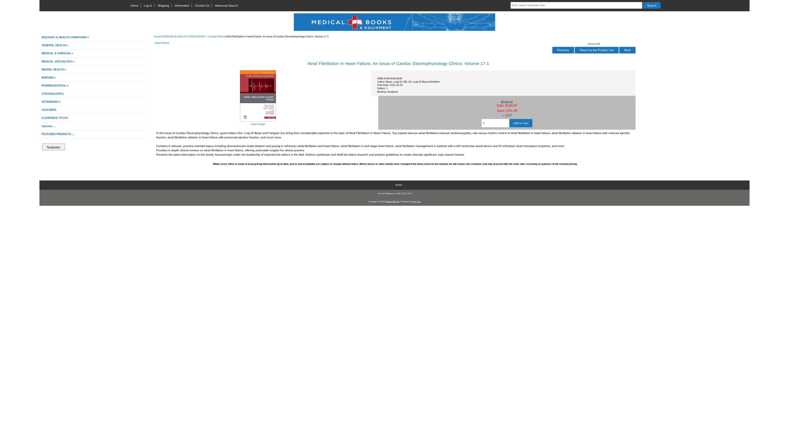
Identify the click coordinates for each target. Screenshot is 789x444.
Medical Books (392, 201)
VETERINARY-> (51, 101)
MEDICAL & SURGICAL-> (57, 53)
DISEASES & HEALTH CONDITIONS (182, 36)
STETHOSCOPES (53, 93)
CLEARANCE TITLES (55, 117)
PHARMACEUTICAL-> (55, 85)
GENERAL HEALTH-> (55, 45)
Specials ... (49, 126)
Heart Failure (217, 36)
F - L (206, 36)
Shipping (163, 5)
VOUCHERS (49, 109)
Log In (148, 5)
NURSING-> (49, 77)
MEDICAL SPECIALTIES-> (58, 61)
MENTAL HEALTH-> (54, 69)
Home (134, 5)
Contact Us (202, 5)
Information (182, 5)
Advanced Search (226, 5)
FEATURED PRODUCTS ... (58, 134)
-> (65, 37)
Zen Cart (417, 201)
